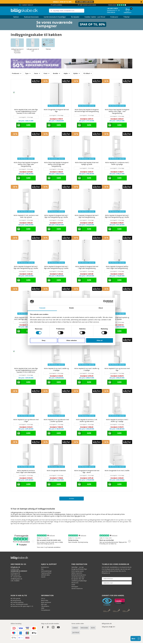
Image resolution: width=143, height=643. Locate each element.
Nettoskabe (84, 628)
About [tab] (101, 308)
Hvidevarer (114, 17)
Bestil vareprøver (46, 602)
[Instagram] (53, 628)
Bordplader (75, 17)
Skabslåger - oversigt (78, 567)
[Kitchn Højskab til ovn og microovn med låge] (117, 353)
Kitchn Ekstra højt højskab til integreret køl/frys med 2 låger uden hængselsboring (26, 164)
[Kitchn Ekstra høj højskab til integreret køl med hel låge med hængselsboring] (86, 94)
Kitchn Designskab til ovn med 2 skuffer (117, 470)
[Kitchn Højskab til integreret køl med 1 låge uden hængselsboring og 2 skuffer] (26, 251)
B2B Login (44, 604)
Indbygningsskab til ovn (33, 50)
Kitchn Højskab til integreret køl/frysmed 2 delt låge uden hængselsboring (26, 318)
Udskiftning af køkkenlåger (79, 581)
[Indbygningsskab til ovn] (32, 42)
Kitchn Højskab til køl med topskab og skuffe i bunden (117, 318)
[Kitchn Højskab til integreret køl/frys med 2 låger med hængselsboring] (117, 251)
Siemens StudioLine (77, 588)
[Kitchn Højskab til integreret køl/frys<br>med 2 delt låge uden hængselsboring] (26, 302)
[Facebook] (42, 628)
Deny (43, 340)
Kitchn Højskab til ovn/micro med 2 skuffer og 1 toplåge (117, 420)
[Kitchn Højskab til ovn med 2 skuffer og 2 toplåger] (56, 353)
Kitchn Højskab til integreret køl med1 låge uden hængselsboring (86, 267)
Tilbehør (126, 17)
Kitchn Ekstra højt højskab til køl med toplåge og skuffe (86, 163)
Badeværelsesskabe (31, 17)
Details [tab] (71, 308)
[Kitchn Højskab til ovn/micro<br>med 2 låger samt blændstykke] (26, 455)
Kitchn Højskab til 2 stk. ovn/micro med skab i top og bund (26, 216)
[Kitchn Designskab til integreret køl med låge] (56, 94)
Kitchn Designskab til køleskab (56, 470)
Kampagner (75, 586)
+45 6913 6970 (112, 8)
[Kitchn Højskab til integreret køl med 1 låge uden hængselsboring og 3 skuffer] (56, 251)
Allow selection (71, 340)
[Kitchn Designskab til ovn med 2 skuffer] (117, 455)
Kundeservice (45, 567)
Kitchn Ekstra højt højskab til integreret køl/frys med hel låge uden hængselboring (56, 164)
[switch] (60, 332)
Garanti (43, 577)
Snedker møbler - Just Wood (95, 17)
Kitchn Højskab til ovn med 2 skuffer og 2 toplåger (56, 369)
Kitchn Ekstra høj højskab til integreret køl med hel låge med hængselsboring (87, 110)
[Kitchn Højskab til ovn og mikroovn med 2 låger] (26, 404)
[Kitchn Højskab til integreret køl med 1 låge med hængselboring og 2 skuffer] (56, 200)
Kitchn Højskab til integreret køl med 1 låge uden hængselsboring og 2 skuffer (26, 267)
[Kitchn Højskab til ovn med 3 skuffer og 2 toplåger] (86, 353)
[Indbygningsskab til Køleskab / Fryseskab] (17, 42)
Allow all (99, 340)
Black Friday (44, 600)
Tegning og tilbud (46, 573)
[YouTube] (58, 628)
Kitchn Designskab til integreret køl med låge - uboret (86, 471)
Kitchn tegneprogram (78, 571)
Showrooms (75, 583)
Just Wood (75, 632)
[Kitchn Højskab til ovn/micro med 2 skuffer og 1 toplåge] (117, 404)
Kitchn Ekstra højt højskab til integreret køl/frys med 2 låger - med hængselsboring (117, 111)
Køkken (16, 17)
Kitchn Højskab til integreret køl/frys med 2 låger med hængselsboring (117, 267)
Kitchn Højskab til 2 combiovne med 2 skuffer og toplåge (117, 163)
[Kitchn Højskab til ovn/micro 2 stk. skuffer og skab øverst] (86, 404)
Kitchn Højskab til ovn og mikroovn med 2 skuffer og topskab (56, 420)
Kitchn (93, 628)
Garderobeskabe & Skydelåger (55, 17)
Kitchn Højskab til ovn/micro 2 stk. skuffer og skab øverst (86, 420)
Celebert (75, 628)
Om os (43, 598)
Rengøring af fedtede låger (79, 569)
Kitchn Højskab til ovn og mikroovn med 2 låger (26, 420)
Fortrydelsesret (45, 610)
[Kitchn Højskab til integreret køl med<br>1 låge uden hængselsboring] (86, 251)
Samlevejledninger (46, 571)
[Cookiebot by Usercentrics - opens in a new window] (104, 301)
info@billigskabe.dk (16, 579)
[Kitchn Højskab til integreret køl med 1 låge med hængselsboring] (86, 200)
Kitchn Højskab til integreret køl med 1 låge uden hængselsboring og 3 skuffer (56, 267)
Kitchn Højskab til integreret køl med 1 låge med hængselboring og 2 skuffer (56, 216)
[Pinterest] (47, 628)
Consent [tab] (42, 308)
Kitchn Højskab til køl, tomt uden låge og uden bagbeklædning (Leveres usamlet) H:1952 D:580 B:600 (26, 111)
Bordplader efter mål (78, 579)
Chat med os (111, 12)
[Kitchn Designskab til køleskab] (56, 455)
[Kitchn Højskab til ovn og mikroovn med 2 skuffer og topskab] (56, 404)
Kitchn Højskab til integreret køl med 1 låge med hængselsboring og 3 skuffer (117, 216)
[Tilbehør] (48, 42)
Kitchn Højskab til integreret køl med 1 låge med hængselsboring (87, 216)
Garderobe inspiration (78, 577)
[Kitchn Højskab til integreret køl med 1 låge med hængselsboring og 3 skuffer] (117, 200)
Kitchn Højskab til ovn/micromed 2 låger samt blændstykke (26, 471)
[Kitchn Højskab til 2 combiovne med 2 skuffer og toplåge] (117, 147)
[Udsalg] (71, 30)
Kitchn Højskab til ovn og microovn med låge (117, 369)
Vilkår (42, 608)
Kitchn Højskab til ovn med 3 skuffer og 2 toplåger (86, 369)
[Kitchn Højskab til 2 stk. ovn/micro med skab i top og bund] (26, 200)
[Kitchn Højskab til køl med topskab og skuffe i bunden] (117, 302)
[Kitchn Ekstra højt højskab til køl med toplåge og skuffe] (86, 147)
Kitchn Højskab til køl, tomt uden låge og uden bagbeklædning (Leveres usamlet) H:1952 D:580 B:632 (26, 370)
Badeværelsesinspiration (79, 575)
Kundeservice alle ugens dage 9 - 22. (22, 606)
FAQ (42, 569)
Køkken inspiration (77, 573)
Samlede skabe (45, 575)
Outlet (73, 584)
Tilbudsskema (45, 606)
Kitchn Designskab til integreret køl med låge (56, 110)
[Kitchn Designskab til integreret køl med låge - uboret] (86, 455)
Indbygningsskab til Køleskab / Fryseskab (17, 51)
